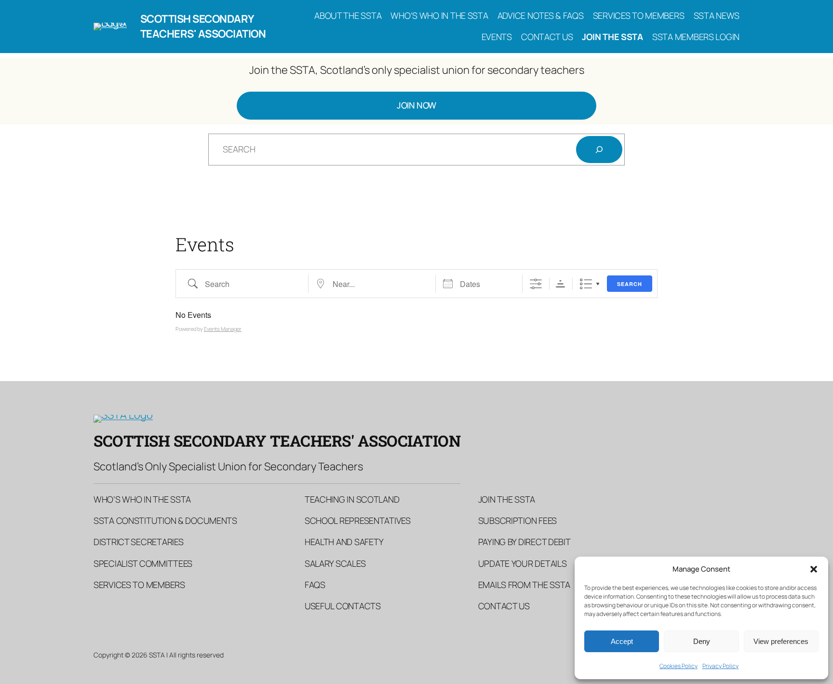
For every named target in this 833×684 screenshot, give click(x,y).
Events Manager (223, 328)
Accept (622, 641)
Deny (701, 641)
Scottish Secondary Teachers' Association (203, 26)
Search (629, 283)
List (586, 284)
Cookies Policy (678, 666)
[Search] (599, 149)
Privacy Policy (720, 666)
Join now (416, 105)
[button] (814, 569)
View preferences (780, 641)
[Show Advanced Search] (536, 284)
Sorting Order (560, 284)
